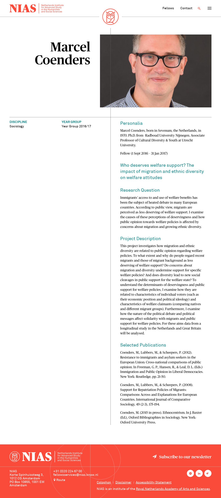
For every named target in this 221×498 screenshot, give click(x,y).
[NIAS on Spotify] (190, 473)
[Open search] (199, 8)
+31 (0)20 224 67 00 (67, 471)
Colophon (104, 482)
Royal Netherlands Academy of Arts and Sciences (173, 489)
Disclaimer (123, 482)
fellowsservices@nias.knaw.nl (75, 475)
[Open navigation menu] (209, 8)
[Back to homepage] (37, 8)
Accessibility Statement (153, 482)
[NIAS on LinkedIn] (199, 473)
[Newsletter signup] (207, 473)
